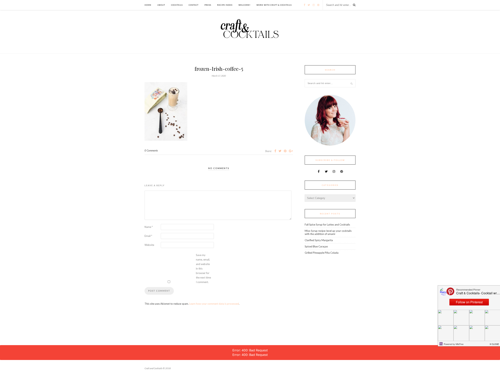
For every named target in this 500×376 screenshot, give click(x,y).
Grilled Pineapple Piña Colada (321, 252)
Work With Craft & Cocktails (274, 5)
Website (149, 244)
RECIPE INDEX (224, 5)
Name (149, 226)
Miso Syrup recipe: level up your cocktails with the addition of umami (328, 232)
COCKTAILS (177, 5)
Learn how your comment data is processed (214, 303)
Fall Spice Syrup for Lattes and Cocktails (327, 224)
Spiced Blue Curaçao (316, 246)
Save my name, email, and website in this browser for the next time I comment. (203, 268)
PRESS (207, 5)
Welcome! (244, 5)
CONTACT (193, 5)
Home (148, 5)
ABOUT (161, 5)
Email (148, 235)
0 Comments (151, 150)
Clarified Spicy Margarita (319, 240)
